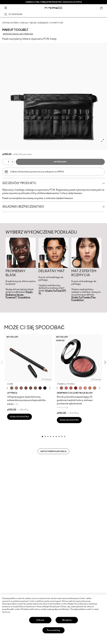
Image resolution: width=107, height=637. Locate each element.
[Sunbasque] (85, 388)
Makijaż (24, 23)
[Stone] (16, 388)
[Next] (49, 388)
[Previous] (8, 388)
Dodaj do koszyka (19, 417)
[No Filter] (71, 388)
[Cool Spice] (21, 388)
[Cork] (12, 388)
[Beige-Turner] (26, 388)
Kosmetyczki (56, 23)
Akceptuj (66, 620)
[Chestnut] (35, 388)
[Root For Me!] (40, 388)
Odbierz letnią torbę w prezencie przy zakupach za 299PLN (53, 2)
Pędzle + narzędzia (39, 23)
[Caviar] (45, 388)
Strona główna (10, 23)
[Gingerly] (94, 388)
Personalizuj (53, 630)
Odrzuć (40, 620)
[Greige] (30, 388)
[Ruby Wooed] (75, 388)
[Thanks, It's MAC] (61, 388)
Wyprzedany (60, 162)
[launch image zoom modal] (102, 140)
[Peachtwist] (90, 388)
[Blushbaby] (80, 388)
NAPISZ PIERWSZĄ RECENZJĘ (53, 451)
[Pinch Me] (66, 388)
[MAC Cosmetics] (53, 8)
